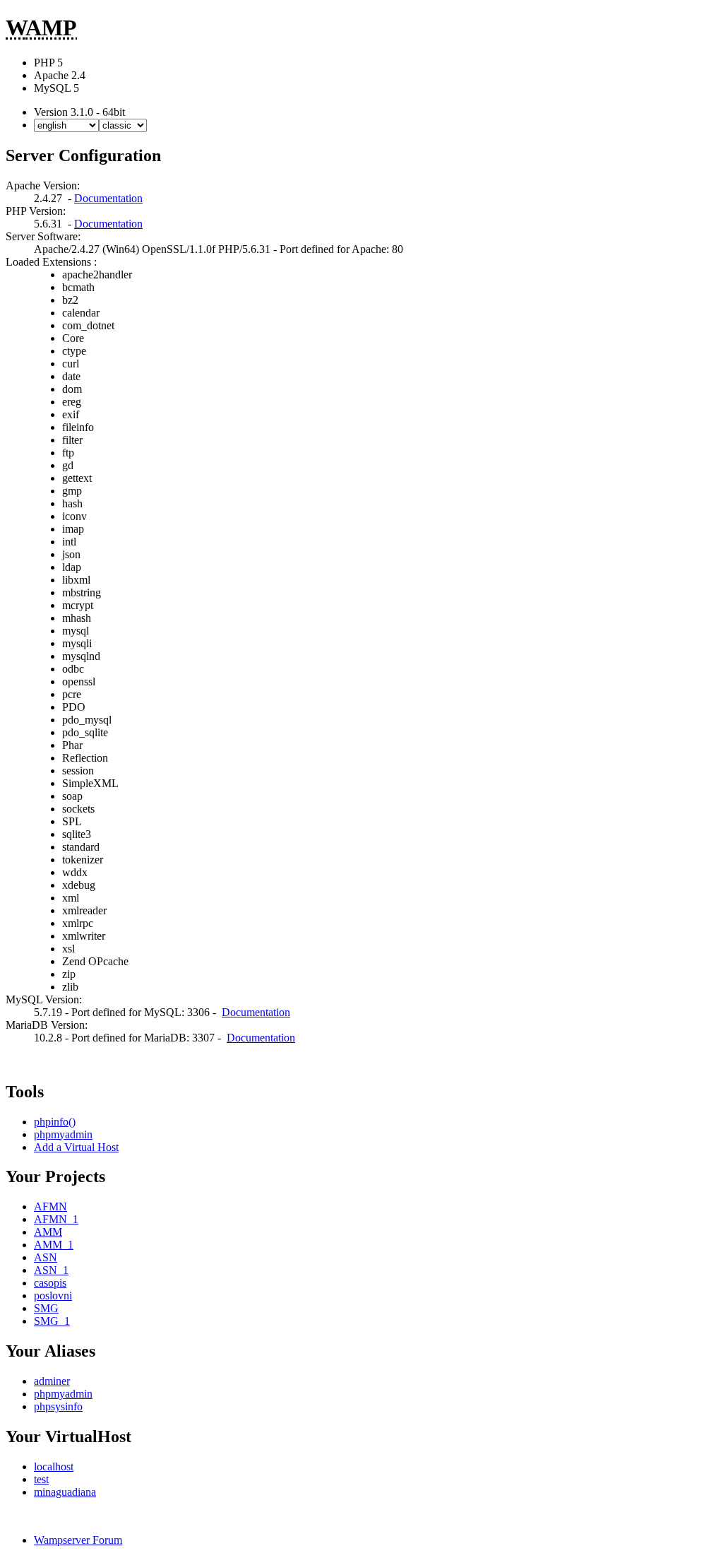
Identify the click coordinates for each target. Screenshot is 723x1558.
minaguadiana (65, 1492)
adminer (52, 1381)
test (41, 1479)
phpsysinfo (58, 1406)
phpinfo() (55, 1122)
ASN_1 (51, 1270)
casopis (50, 1283)
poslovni (53, 1296)
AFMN (50, 1206)
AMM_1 (53, 1245)
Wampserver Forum (78, 1540)
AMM (48, 1232)
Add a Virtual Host (76, 1147)
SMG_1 (52, 1321)
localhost (53, 1466)
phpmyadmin (63, 1134)
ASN (45, 1257)
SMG (46, 1308)
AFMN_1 (56, 1219)
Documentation (108, 198)
